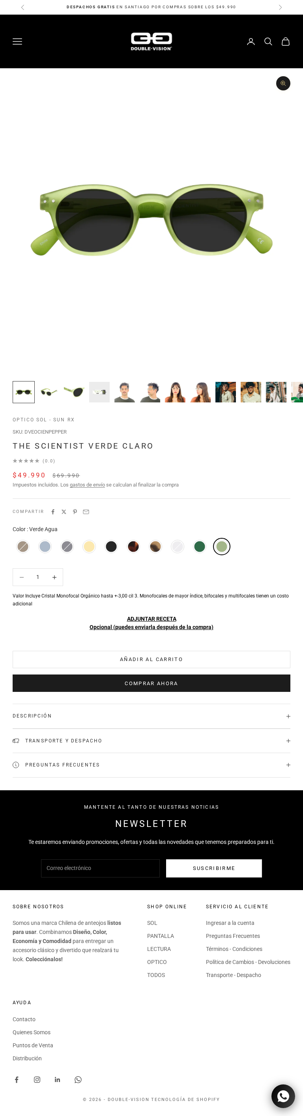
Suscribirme (214, 868)
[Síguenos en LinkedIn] (58, 1080)
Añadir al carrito (151, 659)
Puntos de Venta (33, 1045)
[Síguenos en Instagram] (37, 1080)
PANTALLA (160, 936)
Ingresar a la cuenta (230, 923)
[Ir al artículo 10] (251, 392)
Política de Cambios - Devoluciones (248, 962)
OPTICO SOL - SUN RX (44, 420)
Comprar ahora (151, 683)
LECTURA (159, 949)
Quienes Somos (31, 1032)
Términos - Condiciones (234, 949)
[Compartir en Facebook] (53, 512)
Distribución (27, 1058)
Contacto (24, 1019)
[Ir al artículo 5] (125, 392)
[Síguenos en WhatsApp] (78, 1080)
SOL (152, 923)
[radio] (22, 546)
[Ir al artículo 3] (74, 392)
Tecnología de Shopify (185, 1099)
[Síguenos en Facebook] (17, 1080)
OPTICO (157, 962)
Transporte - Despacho (233, 975)
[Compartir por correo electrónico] (86, 512)
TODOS (156, 975)
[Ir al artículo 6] (150, 392)
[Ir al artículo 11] (276, 392)
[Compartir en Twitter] (64, 512)
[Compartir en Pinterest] (75, 512)
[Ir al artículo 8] (200, 392)
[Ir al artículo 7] (175, 392)
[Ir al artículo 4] (99, 392)
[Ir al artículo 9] (226, 392)
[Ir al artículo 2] (49, 392)
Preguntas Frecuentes (233, 936)
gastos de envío (87, 485)
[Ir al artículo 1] (24, 392)
